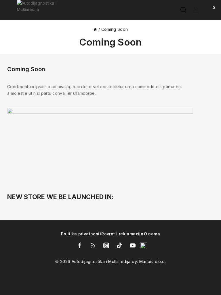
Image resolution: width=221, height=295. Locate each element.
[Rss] (93, 245)
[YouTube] (132, 245)
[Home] (95, 29)
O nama (152, 234)
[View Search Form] (180, 9)
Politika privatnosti (81, 234)
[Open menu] (7, 9)
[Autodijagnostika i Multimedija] (46, 10)
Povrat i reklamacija (122, 234)
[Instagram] (106, 245)
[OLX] (143, 245)
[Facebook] (79, 245)
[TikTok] (119, 245)
